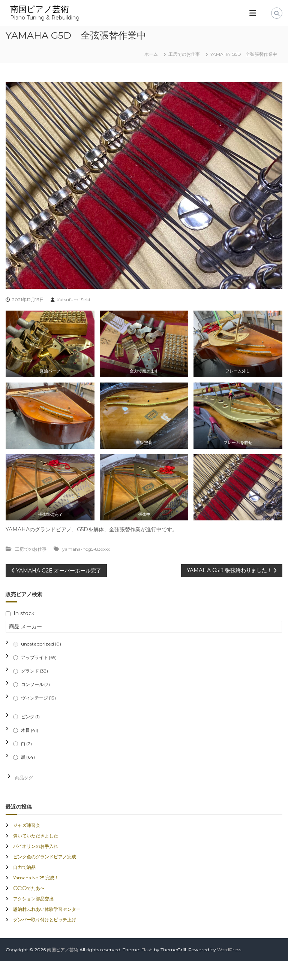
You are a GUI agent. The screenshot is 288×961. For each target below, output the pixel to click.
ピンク (30, 716)
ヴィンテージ (38, 698)
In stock (24, 613)
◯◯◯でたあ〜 (29, 888)
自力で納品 (24, 867)
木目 (29, 730)
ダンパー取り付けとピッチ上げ (44, 919)
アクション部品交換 (33, 898)
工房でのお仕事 (184, 54)
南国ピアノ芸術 (39, 9)
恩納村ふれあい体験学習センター (47, 909)
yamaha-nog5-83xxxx (86, 549)
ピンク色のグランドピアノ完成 (44, 856)
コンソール (35, 684)
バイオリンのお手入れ (35, 846)
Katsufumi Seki (73, 299)
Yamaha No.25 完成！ (36, 877)
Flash (147, 949)
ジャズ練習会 (26, 825)
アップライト (39, 657)
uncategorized (41, 644)
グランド (34, 671)
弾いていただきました (35, 835)
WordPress (229, 949)
